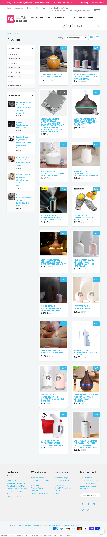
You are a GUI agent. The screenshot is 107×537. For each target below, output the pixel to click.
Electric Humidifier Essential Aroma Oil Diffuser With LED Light (53, 262)
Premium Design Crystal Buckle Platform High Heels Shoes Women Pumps (23, 142)
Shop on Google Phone (40, 480)
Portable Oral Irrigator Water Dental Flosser (86, 352)
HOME (72, 18)
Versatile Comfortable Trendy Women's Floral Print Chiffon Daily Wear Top (23, 200)
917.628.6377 (60, 11)
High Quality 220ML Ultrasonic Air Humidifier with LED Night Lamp (84, 263)
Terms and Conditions (16, 496)
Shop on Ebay (36, 485)
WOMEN (33, 18)
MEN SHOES (12, 63)
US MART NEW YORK (22, 525)
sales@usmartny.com (81, 11)
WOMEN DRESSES (14, 77)
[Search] (98, 26)
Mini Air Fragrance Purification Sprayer (52, 351)
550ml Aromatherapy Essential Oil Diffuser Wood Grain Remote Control (85, 122)
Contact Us (11, 481)
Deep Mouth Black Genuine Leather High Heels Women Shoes (23, 161)
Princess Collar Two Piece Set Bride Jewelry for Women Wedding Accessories (23, 107)
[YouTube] (88, 509)
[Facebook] (88, 503)
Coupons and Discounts (41, 493)
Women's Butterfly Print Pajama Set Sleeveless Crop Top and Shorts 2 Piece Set (23, 180)
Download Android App (58, 8)
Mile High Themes (55, 525)
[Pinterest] (94, 503)
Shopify (36, 525)
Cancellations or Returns (17, 488)
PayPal (58, 490)
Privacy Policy (12, 494)
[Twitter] (82, 503)
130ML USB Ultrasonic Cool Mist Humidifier (52, 76)
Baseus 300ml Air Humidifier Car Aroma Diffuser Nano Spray (52, 217)
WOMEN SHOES (14, 68)
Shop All (34, 490)
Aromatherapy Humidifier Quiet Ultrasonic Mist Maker (86, 173)
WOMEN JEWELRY (15, 86)
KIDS (49, 18)
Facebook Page (61, 477)
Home (9, 8)
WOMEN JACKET (14, 59)
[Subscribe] (97, 495)
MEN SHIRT (12, 81)
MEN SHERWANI (14, 72)
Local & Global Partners (65, 488)
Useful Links (15, 48)
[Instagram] (82, 509)
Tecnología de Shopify (73, 525)
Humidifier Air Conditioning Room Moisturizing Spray (51, 308)
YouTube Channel (62, 480)
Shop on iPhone (37, 477)
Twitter (58, 483)
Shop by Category (38, 488)
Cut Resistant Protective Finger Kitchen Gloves (83, 217)
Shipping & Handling (15, 491)
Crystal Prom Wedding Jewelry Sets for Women (22, 125)
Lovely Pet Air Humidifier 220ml (82, 307)
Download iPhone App (36, 8)
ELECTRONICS (60, 18)
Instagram (59, 485)
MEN (42, 18)
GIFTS (90, 18)
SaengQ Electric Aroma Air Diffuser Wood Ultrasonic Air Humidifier (86, 398)
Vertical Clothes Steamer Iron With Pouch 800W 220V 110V (52, 443)
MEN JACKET (13, 54)
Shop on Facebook (38, 483)
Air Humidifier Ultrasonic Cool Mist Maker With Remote (52, 173)
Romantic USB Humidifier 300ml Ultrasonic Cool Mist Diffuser (52, 398)
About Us (19, 8)
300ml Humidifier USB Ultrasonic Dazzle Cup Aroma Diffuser (86, 77)
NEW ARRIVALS (15, 95)
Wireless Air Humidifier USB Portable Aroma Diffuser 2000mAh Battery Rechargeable (85, 444)
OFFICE (82, 18)
